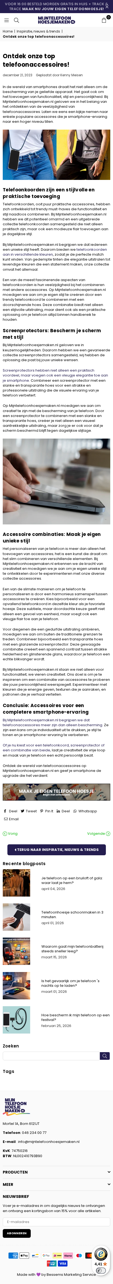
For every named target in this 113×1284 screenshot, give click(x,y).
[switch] (101, 1271)
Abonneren (17, 1233)
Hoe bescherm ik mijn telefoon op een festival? (75, 1017)
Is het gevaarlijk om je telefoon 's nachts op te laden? (70, 983)
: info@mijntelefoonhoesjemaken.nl (48, 1141)
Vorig (12, 833)
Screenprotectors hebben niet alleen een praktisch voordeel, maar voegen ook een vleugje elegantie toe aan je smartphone (55, 375)
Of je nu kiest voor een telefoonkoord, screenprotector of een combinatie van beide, (53, 748)
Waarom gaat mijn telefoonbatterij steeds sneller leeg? (72, 948)
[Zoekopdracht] (16, 20)
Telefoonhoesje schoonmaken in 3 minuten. (72, 914)
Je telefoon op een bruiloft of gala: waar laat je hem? (72, 880)
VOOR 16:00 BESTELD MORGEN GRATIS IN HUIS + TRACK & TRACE (56, 6)
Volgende (96, 833)
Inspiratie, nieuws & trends (38, 31)
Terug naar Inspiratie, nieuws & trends (57, 849)
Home (8, 31)
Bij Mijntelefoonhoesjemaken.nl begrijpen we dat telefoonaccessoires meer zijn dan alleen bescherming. (53, 722)
